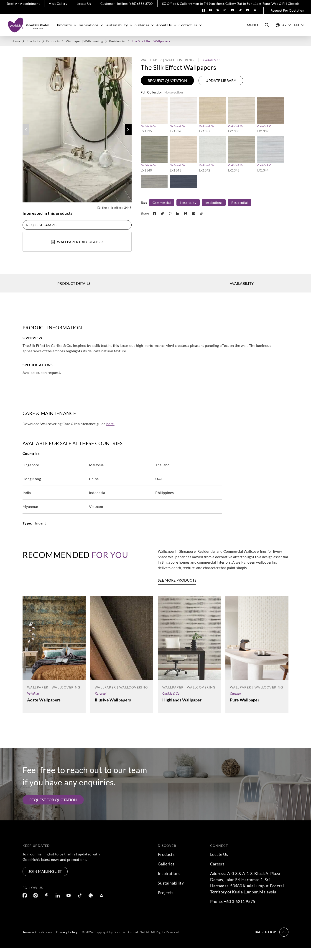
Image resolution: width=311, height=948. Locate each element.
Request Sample (42, 225)
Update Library (221, 80)
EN (296, 25)
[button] (128, 129)
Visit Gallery (58, 3)
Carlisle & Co (212, 60)
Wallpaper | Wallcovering (84, 41)
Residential (117, 41)
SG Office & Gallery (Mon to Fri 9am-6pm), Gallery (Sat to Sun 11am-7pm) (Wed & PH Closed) (230, 3)
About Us (164, 25)
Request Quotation (167, 80)
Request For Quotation (287, 10)
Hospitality (188, 202)
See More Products (177, 580)
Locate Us (84, 3)
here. (110, 423)
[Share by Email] (194, 213)
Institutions (213, 202)
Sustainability (116, 25)
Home (15, 41)
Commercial (162, 202)
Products (64, 25)
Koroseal (100, 693)
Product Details (74, 283)
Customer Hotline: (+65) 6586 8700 (126, 3)
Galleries (142, 25)
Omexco (235, 693)
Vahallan (33, 693)
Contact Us (187, 25)
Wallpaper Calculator (80, 242)
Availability (242, 283)
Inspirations (88, 25)
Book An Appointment (23, 3)
